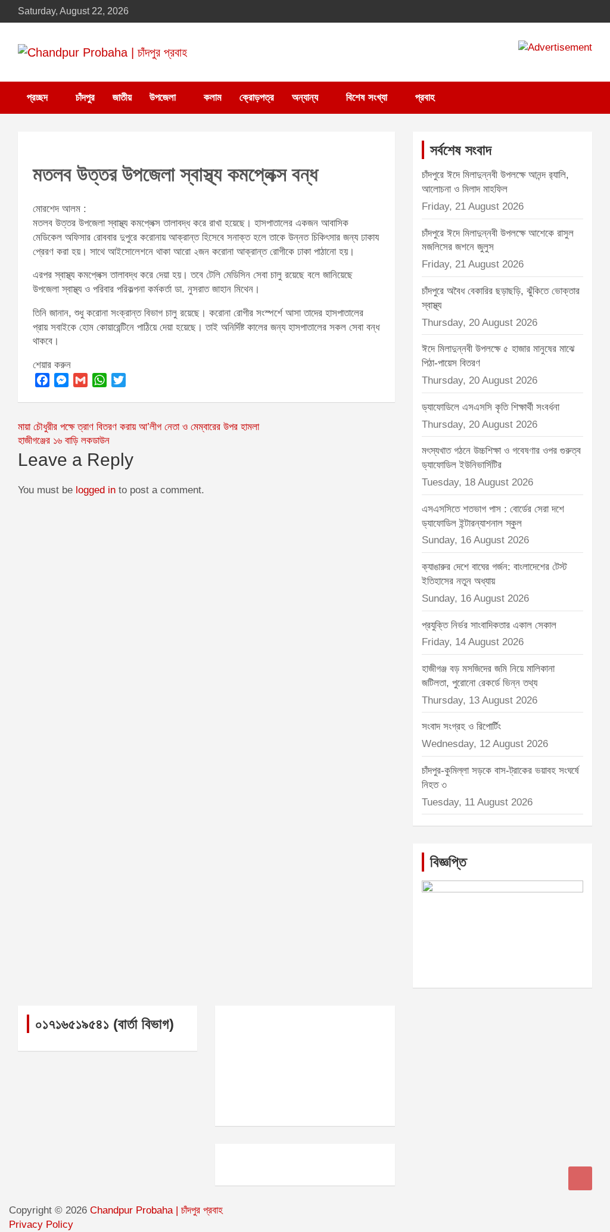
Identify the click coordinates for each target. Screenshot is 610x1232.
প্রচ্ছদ (37, 97)
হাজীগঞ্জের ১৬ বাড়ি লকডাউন (64, 440)
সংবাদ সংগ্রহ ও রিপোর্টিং (461, 726)
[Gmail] (80, 380)
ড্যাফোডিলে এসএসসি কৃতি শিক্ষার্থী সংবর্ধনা (490, 407)
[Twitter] (118, 380)
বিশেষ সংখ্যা (366, 97)
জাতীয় (122, 97)
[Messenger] (61, 380)
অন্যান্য (305, 97)
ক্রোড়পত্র (256, 97)
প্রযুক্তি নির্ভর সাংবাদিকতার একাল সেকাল (489, 625)
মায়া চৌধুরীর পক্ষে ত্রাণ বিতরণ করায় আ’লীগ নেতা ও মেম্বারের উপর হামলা (138, 427)
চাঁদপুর (85, 97)
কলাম (213, 97)
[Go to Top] (580, 1178)
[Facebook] (42, 380)
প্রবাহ (425, 97)
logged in (96, 490)
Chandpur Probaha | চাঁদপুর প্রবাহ (156, 1210)
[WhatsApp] (99, 380)
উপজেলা (163, 97)
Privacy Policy (41, 1224)
